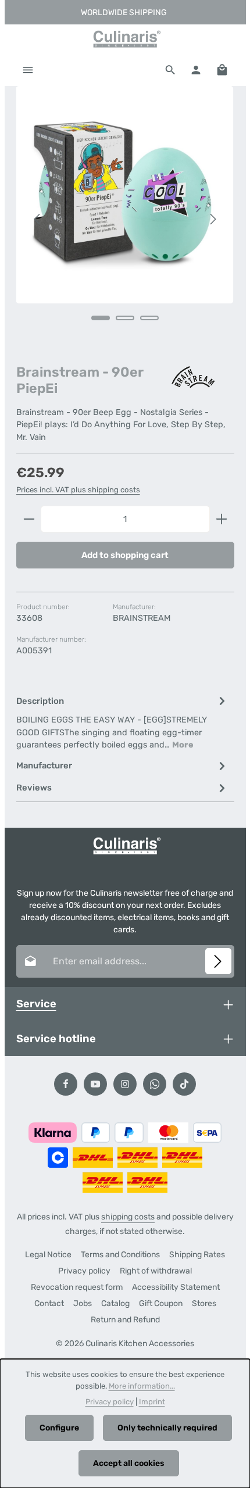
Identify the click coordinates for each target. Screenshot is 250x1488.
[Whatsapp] (154, 1084)
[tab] (122, 722)
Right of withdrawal (156, 1271)
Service (36, 1003)
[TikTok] (184, 1084)
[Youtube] (95, 1084)
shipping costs (128, 1217)
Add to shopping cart (125, 555)
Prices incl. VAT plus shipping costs (78, 489)
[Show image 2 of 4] (125, 318)
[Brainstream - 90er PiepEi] (125, 194)
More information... (142, 1386)
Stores (204, 1303)
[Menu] (28, 69)
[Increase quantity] (221, 519)
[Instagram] (125, 1084)
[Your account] (196, 69)
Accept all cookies (129, 1463)
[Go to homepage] (125, 39)
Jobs (82, 1303)
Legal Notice (48, 1255)
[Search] (170, 69)
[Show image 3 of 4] (149, 318)
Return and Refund (125, 1320)
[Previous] (38, 219)
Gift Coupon (161, 1303)
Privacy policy (84, 1271)
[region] (125, 219)
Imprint (152, 1401)
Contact (49, 1303)
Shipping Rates (197, 1255)
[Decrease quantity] (28, 519)
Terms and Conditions (120, 1255)
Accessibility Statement (176, 1287)
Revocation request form (77, 1287)
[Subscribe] (218, 961)
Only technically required (167, 1428)
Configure (59, 1428)
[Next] (212, 219)
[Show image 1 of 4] (100, 318)
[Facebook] (65, 1084)
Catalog (115, 1303)
